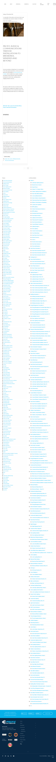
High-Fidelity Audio (6, 374)
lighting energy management (8, 440)
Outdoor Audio (5, 205)
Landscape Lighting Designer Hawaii (39, 386)
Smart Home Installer (7, 231)
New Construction (6, 256)
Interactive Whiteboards (7, 334)
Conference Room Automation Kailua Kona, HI (41, 425)
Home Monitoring (6, 355)
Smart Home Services (7, 315)
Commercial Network (7, 431)
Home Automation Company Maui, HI (39, 456)
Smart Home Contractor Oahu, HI (38, 659)
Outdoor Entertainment (7, 207)
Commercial (22, 727)
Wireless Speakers (6, 375)
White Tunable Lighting (7, 272)
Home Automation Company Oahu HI (39, 454)
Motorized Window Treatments (8, 209)
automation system (6, 285)
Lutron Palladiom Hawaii (36, 574)
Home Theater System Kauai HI (38, 270)
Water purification (6, 445)
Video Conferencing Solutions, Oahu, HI (39, 292)
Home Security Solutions (37, 222)
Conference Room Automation (36, 421)
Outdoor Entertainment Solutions (38, 208)
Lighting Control (6, 183)
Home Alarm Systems (36, 243)
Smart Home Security (7, 356)
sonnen (4, 389)
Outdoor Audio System (7, 266)
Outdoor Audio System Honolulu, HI (39, 578)
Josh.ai (33, 239)
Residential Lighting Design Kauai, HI (39, 495)
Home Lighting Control (7, 199)
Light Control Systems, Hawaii (38, 605)
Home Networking (6, 264)
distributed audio (6, 351)
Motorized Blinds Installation (35, 611)
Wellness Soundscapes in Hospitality (39, 202)
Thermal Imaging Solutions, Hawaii (38, 618)
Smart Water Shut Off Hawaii (37, 664)
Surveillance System (7, 318)
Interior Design (5, 255)
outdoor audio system (7, 416)
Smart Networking (6, 378)
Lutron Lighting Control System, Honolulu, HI (40, 591)
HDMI (4, 250)
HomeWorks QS (6, 466)
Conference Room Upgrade (35, 528)
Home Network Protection (35, 666)
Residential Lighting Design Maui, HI (39, 493)
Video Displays (6, 251)
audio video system (8, 158)
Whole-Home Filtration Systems (36, 537)
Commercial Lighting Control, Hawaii (39, 642)
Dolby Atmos (5, 247)
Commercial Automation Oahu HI (38, 324)
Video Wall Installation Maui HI (38, 672)
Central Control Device (7, 294)
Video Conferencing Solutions (8, 210)
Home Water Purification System (36, 692)
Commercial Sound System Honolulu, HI (39, 467)
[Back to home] (3, 4)
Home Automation (6, 243)
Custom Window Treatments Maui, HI (39, 399)
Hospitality (23, 729)
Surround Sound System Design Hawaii (39, 681)
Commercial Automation (9, 160)
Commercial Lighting (7, 221)
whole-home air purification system (9, 439)
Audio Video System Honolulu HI (38, 377)
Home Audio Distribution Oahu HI (38, 263)
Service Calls (5, 301)
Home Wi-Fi (5, 339)
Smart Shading (6, 223)
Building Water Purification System (37, 683)
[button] (28, 751)
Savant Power (35, 187)
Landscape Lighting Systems (37, 182)
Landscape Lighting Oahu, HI (37, 443)
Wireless (4, 385)
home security (5, 470)
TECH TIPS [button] (48, 4)
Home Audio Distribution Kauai (38, 261)
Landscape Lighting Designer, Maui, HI (39, 384)
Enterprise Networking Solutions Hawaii (39, 333)
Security (4, 393)
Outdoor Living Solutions (7, 386)
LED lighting (5, 488)
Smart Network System (7, 377)
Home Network (6, 248)
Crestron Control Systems (37, 230)
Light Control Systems (34, 602)
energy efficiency (6, 442)
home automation (6, 234)
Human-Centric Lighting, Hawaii (38, 596)
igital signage (5, 478)
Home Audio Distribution (35, 259)
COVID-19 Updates (34, 620)
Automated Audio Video (7, 321)
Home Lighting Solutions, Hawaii (38, 655)
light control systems (7, 486)
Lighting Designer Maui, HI (37, 281)
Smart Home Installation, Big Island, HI (39, 403)
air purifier (5, 435)
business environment (7, 459)
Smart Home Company (7, 270)
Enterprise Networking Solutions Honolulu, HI (41, 331)
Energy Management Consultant (9, 212)
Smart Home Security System (36, 364)
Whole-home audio (6, 432)
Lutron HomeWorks (6, 288)
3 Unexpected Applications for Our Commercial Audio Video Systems (13, 18)
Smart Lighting (5, 191)
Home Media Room (6, 324)
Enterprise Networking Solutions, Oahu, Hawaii (41, 335)
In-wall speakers (6, 331)
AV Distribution (6, 326)
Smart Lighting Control (7, 186)
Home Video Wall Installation (37, 193)
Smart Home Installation (35, 401)
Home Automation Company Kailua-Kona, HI (40, 508)
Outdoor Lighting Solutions (8, 399)
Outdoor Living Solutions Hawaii (38, 412)
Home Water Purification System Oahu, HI (40, 694)
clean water (5, 448)
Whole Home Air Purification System (37, 471)
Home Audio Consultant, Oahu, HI (38, 449)
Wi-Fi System (5, 429)
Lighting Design (6, 201)
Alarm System (5, 316)
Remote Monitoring (6, 299)
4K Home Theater (6, 340)
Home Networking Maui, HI (37, 390)
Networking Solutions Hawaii (37, 624)
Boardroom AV (5, 213)
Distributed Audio (6, 402)
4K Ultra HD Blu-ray (6, 342)
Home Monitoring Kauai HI (37, 362)
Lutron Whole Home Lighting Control (37, 550)
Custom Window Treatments (37, 224)
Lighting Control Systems (37, 217)
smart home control (6, 421)
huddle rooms (5, 388)
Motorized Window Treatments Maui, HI (39, 565)
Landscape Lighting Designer (8, 280)
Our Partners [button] (42, 4)
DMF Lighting (35, 206)
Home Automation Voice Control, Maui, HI (40, 699)
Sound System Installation (35, 497)
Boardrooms (23, 731)
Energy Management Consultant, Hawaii (39, 460)
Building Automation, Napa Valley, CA (39, 300)
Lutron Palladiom (33, 572)
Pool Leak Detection (36, 246)
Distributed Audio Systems (37, 213)
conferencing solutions (7, 286)
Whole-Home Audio (6, 242)
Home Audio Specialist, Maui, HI (38, 677)
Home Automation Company (8, 218)
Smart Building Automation (8, 283)
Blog (21, 743)
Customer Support (6, 228)
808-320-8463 (4, 726)
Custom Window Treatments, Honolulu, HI (40, 397)
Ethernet (4, 293)
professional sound (6, 461)
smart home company (7, 462)
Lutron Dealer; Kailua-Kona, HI (38, 629)
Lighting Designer (6, 196)
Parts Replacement (6, 297)
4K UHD (4, 366)
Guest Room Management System (36, 688)
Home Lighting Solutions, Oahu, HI (38, 646)
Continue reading (7, 156)
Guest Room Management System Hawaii (40, 690)
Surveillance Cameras (7, 350)
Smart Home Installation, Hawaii (38, 408)
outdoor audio (5, 407)
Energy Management (7, 278)
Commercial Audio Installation (8, 282)
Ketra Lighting (35, 228)
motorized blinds (6, 483)
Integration (5, 332)
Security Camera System (37, 241)
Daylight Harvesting (6, 253)
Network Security (6, 397)
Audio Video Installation (7, 20)
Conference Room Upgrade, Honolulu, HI (40, 530)
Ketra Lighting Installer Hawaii (38, 535)
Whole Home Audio (6, 261)
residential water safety (7, 469)
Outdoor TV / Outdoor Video (37, 189)
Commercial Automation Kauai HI (38, 327)
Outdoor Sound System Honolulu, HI (39, 370)
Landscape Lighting (6, 232)
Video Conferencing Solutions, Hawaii (39, 287)
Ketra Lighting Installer (34, 532)
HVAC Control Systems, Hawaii (38, 609)
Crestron (4, 197)
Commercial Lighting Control (36, 515)
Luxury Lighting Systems (37, 195)
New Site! (5, 489)
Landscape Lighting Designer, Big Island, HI (40, 381)
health (4, 451)
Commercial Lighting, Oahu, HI (38, 600)
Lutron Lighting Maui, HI (36, 556)
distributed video (6, 353)
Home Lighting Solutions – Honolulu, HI (39, 436)
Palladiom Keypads (6, 291)
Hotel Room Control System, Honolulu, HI (40, 432)
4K (3, 320)
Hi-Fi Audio (5, 310)
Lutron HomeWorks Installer (35, 541)
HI (3, 474)
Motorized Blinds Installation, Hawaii (39, 613)
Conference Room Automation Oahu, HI (39, 423)
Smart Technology (6, 372)
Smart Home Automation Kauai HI (38, 250)
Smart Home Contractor (35, 657)
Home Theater (5, 185)
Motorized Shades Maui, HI (37, 486)
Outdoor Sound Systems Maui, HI (38, 548)
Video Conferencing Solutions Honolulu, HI (40, 285)
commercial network (7, 424)
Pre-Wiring (5, 258)
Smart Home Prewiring (34, 519)
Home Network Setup (36, 215)
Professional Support (7, 229)
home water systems (7, 447)
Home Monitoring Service (7, 347)
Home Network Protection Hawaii (38, 668)
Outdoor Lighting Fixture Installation (39, 191)
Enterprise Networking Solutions (9, 383)
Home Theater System (7, 304)
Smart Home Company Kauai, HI (38, 357)
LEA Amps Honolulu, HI (36, 570)
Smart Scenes (5, 296)
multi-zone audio (6, 418)
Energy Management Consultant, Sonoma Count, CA (42, 462)
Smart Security (6, 204)
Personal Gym (5, 394)
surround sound (6, 245)
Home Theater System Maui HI (38, 268)
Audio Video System (34, 375)
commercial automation (7, 220)
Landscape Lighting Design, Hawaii (39, 587)
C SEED (4, 410)
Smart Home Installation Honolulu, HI (39, 405)
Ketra (4, 464)
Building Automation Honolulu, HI (38, 296)
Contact (21, 741)
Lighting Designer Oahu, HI (37, 276)
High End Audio (6, 259)
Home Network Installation (8, 337)
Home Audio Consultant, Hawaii (38, 447)
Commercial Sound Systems (35, 701)
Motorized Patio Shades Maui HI (38, 561)
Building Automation (16, 158)
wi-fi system (5, 426)
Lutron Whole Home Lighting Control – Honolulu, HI (42, 552)
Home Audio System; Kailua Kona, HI (39, 633)
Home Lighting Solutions (7, 240)
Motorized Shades (6, 188)
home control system (7, 423)
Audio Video (5, 370)
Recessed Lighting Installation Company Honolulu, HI (42, 482)
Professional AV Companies (37, 219)
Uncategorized (33, 257)
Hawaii (4, 275)
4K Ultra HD (5, 312)
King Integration (6, 367)
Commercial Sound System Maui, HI (39, 469)
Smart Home (5, 194)
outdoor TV (5, 412)
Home (21, 721)
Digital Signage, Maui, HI (36, 526)
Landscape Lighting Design (8, 475)
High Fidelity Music (6, 305)
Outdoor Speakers (6, 267)
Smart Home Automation (7, 180)
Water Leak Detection (7, 467)
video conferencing (6, 434)
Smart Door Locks (6, 348)
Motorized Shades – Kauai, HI (37, 489)
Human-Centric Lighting (35, 594)
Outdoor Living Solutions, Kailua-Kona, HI (40, 651)
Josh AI (4, 364)
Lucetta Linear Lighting (36, 204)
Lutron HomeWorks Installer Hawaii (39, 543)
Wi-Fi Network (5, 396)
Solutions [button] (21, 733)
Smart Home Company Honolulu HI (39, 355)
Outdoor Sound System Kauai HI (38, 373)
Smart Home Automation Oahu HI (38, 254)
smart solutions (6, 443)
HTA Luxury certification (7, 361)
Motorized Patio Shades (35, 559)
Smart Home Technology (7, 202)
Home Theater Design (7, 302)
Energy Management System (35, 502)
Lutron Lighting (5, 477)
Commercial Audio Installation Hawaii (39, 340)
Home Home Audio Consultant (8, 277)
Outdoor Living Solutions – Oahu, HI (39, 414)
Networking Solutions (34, 622)
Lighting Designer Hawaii (37, 274)
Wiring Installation (6, 224)
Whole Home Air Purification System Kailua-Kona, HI (42, 475)
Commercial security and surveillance (10, 380)
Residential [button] (22, 725)
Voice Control (5, 215)
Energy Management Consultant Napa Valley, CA (41, 307)
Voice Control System (34, 416)
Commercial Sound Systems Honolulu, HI (40, 703)
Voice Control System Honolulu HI (38, 419)
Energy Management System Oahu (38, 504)
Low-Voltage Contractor (7, 226)
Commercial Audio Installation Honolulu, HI (40, 344)
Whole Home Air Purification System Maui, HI (40, 473)
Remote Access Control (36, 184)
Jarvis (4, 307)
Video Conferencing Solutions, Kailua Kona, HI (41, 289)
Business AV (5, 328)
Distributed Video (6, 401)
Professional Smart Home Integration (39, 200)
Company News (33, 351)
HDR (4, 343)
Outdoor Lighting (6, 239)
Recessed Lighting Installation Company (10, 453)
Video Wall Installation (7, 404)
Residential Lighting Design (35, 491)
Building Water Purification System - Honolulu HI (41, 686)
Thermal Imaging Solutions (35, 616)
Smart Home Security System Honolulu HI (40, 366)
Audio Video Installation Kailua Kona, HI (10, 21)
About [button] (21, 723)
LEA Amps (32, 567)
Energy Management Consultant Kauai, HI (40, 311)
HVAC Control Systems (34, 607)
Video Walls (5, 405)
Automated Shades (6, 369)
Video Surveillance (6, 358)
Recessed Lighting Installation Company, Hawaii (41, 480)
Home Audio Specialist (34, 675)
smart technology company (8, 485)
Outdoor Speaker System (7, 345)
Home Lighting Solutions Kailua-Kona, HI (40, 438)
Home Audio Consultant (35, 445)
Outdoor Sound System (7, 274)
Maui (4, 472)
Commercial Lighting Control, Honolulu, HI (40, 517)
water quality (5, 450)
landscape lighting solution (8, 415)
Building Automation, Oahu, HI (38, 303)
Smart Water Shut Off (7, 391)
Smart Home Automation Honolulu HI (39, 252)
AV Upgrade (5, 313)
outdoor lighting (6, 413)
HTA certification (6, 359)
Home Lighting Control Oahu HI (38, 318)
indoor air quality (6, 437)
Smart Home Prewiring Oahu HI (38, 521)
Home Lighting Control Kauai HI (38, 320)
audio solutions (6, 458)
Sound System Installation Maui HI (38, 500)
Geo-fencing (5, 323)
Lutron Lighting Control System (36, 589)
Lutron (4, 193)
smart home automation (7, 420)
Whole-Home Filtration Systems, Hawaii (39, 539)
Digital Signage (33, 524)
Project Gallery (22, 739)
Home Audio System (34, 631)
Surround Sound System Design (36, 679)
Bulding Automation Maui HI (37, 298)
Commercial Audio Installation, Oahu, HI (39, 342)
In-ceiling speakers (6, 329)
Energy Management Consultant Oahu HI (40, 309)
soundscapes (5, 456)
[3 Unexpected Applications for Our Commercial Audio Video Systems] (13, 29)
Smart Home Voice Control (37, 235)
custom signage (6, 480)
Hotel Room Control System (35, 427)
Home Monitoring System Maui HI (38, 513)
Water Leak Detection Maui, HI (38, 583)
